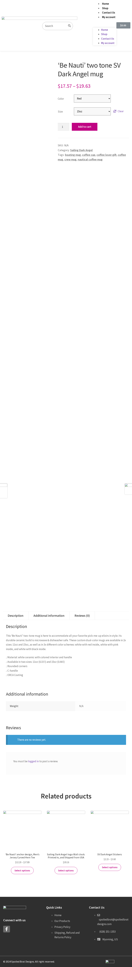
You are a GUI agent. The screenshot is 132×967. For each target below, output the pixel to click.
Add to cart (84, 126)
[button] (104, 25)
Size (60, 111)
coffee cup (88, 155)
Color (61, 98)
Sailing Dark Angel (81, 150)
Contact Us (108, 12)
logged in (33, 761)
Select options (22, 870)
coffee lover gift (107, 155)
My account (108, 17)
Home (105, 3)
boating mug (73, 155)
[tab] (15, 615)
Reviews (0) (82, 615)
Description (15, 615)
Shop (105, 8)
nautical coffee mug (90, 159)
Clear (121, 111)
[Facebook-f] (6, 929)
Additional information (48, 615)
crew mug (70, 159)
